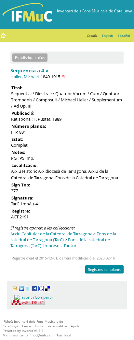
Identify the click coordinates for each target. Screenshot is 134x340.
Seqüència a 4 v (29, 70)
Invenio (27, 330)
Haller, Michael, (25, 77)
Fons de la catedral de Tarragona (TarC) (63, 237)
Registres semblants (104, 269)
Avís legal (64, 335)
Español (124, 35)
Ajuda (75, 326)
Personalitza (57, 326)
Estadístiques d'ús (30, 57)
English (107, 35)
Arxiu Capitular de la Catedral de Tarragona (51, 234)
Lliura (39, 326)
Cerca (26, 326)
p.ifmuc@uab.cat (39, 335)
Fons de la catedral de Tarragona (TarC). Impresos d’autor (60, 242)
